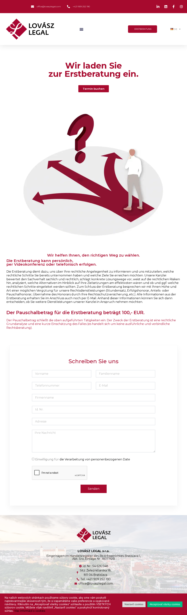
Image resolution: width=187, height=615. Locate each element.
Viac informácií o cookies (29, 610)
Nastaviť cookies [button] (134, 604)
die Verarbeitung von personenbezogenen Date (95, 459)
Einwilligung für (82, 459)
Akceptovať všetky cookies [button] (165, 604)
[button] (81, 29)
